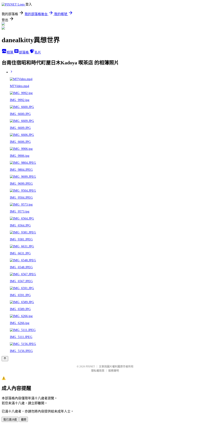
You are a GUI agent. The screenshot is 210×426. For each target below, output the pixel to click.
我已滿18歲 (10, 419)
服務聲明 (113, 370)
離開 (23, 419)
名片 (37, 52)
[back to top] (5, 358)
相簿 (10, 52)
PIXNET (90, 366)
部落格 (24, 52)
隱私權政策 (97, 370)
